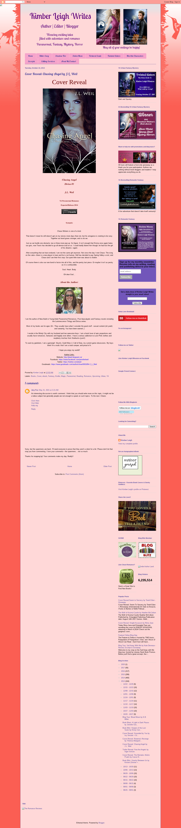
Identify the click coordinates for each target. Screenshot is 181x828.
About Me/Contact (68, 61)
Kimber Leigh (126, 440)
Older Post (107, 466)
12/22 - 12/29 (128, 684)
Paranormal (71, 376)
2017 (123, 668)
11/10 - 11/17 (128, 704)
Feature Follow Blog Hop (127, 635)
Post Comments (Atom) (75, 474)
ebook (44, 376)
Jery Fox (34, 390)
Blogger (101, 823)
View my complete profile (128, 444)
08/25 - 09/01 (128, 790)
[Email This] (60, 372)
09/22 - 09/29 (128, 777)
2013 (123, 681)
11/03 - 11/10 (128, 707)
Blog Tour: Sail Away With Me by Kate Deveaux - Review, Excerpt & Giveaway (137, 647)
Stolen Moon (77, 56)
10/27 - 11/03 (128, 711)
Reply (33, 409)
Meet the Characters (135, 56)
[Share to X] (65, 372)
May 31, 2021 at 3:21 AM (48, 390)
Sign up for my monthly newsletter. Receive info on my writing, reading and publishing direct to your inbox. (137, 264)
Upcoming (96, 376)
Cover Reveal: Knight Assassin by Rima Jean (135, 623)
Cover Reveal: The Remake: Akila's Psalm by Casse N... (136, 756)
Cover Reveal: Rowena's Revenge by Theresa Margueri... (136, 740)
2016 (123, 671)
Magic (63, 376)
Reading (80, 376)
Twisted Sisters (114, 56)
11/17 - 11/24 (128, 701)
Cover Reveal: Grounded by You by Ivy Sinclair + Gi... (136, 734)
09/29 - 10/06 (128, 773)
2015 (123, 674)
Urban (103, 376)
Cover (39, 376)
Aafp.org (34, 405)
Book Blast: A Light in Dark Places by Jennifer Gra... (136, 724)
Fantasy (51, 376)
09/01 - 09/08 (128, 787)
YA (108, 376)
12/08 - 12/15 (128, 691)
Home (30, 56)
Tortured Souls (95, 56)
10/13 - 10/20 (128, 767)
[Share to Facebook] (67, 372)
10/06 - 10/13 (128, 770)
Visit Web (35, 403)
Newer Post (31, 466)
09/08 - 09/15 (128, 783)
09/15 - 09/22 (128, 780)
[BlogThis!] (62, 372)
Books (33, 376)
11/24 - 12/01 (128, 697)
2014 (123, 678)
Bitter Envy (44, 56)
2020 (123, 664)
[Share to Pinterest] (70, 372)
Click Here (35, 401)
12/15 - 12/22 (128, 687)
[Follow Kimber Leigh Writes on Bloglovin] (129, 409)
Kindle (57, 376)
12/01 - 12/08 (128, 694)
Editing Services (48, 61)
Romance (87, 376)
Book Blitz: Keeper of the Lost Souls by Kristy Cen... (134, 729)
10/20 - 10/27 (128, 714)
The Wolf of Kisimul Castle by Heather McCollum (137, 613)
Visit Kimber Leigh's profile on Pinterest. (133, 489)
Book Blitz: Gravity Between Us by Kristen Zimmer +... (136, 761)
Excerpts (31, 61)
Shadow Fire (60, 56)
